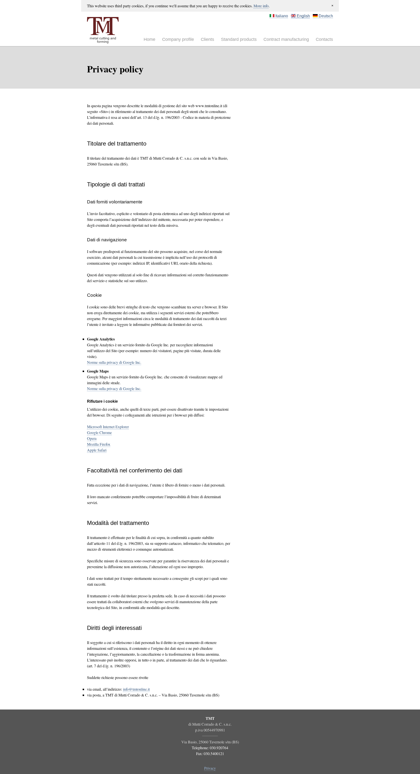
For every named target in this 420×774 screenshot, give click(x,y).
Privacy (210, 768)
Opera (91, 438)
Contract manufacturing (286, 39)
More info (261, 5)
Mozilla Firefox (98, 444)
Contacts (324, 39)
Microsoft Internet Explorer (108, 426)
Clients (207, 39)
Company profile (178, 39)
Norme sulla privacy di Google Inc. (114, 362)
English (303, 16)
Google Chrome (99, 432)
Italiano (281, 16)
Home (149, 39)
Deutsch (325, 16)
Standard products (239, 39)
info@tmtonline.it (136, 689)
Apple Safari (96, 449)
